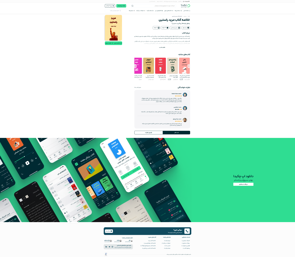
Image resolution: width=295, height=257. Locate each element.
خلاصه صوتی (108, 43)
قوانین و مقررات (186, 246)
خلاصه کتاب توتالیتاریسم (150, 243)
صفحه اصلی (186, 11)
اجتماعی (172, 28)
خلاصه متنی (117, 43)
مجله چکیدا (149, 11)
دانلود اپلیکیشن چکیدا (114, 10)
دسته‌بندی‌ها (178, 11)
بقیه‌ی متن (162, 47)
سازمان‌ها (131, 11)
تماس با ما (168, 246)
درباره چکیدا (167, 241)
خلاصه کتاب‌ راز (152, 241)
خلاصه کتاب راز (152, 1)
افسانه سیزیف (159, 1)
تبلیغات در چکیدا (140, 11)
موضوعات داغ (185, 1)
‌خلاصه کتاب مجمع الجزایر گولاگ (149, 246)
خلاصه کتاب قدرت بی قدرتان (149, 248)
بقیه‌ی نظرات (148, 132)
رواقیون (180, 1)
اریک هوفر (185, 28)
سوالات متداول (186, 243)
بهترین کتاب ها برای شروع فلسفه (170, 1)
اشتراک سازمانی (186, 241)
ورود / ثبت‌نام (109, 6)
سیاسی (185, 16)
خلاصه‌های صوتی (168, 11)
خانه (189, 16)
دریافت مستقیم (243, 184)
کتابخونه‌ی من (158, 11)
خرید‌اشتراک (120, 6)
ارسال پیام (108, 231)
